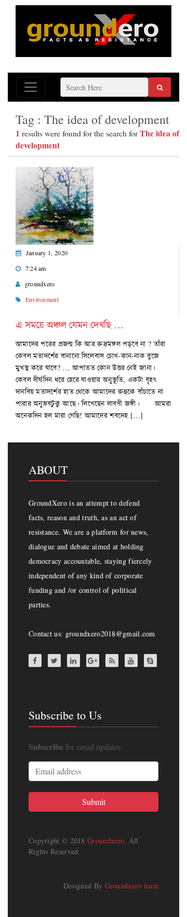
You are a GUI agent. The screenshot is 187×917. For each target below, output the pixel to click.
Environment (42, 299)
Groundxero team (132, 886)
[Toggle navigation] (30, 87)
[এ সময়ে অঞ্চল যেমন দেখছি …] (55, 205)
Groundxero (105, 840)
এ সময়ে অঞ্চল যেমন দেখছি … (70, 324)
